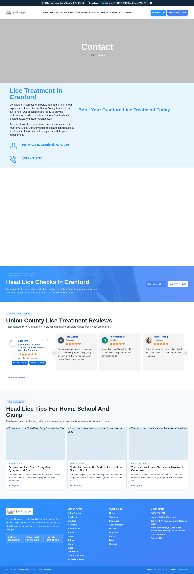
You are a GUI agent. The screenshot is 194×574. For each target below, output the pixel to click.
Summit (71, 532)
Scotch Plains (74, 528)
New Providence (75, 555)
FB (151, 3)
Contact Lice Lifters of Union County (161, 570)
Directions (93, 3)
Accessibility (182, 570)
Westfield (72, 525)
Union (70, 548)
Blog (121, 12)
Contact (129, 12)
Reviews (95, 12)
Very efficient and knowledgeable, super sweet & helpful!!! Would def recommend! (117, 352)
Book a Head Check (155, 284)
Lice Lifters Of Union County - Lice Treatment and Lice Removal (31, 347)
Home (45, 12)
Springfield (72, 552)
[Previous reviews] (54, 352)
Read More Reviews (16, 377)
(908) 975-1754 (32, 157)
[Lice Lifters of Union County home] (16, 12)
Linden (70, 536)
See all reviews (20, 363)
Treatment (55, 12)
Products (106, 12)
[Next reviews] (185, 352)
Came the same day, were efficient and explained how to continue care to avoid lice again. (164, 352)
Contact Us (156, 538)
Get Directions (158, 534)
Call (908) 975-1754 (178, 284)
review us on (36, 363)
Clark (70, 544)
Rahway (71, 540)
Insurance (69, 12)
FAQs (114, 12)
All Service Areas (75, 559)
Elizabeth (72, 517)
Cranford (71, 521)
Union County (74, 513)
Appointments (83, 12)
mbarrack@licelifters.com (163, 517)
